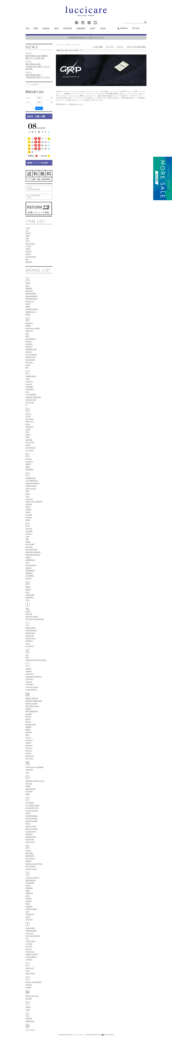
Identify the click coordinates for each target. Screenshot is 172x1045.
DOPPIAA (29, 440)
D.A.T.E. (28, 414)
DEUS (28, 437)
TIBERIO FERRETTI (32, 954)
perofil (28, 813)
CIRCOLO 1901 (31, 400)
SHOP (92, 28)
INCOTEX (29, 614)
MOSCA (28, 716)
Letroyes (29, 682)
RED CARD (29, 853)
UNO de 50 (30, 968)
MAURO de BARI (31, 703)
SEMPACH (29, 893)
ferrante (29, 517)
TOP (27, 28)
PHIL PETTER (30, 842)
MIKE (27, 735)
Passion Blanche (32, 811)
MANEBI (28, 727)
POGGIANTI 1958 (32, 808)
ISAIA (27, 609)
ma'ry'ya (29, 748)
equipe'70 (29, 462)
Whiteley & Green (32, 996)
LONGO (28, 669)
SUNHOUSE (30, 914)
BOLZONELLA (31, 339)
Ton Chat (29, 946)
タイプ (28, 102)
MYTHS (28, 722)
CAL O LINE (30, 402)
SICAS (28, 904)
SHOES (28, 254)
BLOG (104, 28)
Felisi (27, 496)
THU (27, 939)
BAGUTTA (29, 331)
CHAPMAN (29, 387)
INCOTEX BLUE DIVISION (35, 619)
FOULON (29, 515)
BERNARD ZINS (31, 349)
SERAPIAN (29, 888)
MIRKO (28, 730)
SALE (56, 28)
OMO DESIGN (31, 789)
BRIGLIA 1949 (30, 357)
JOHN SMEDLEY (31, 630)
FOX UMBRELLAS (32, 481)
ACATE (28, 283)
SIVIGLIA (29, 898)
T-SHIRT (28, 246)
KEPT (27, 657)
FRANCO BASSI (31, 486)
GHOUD (28, 578)
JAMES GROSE (31, 628)
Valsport (29, 985)
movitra (28, 753)
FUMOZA (29, 504)
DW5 (27, 432)
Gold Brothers (31, 565)
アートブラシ (30, 1030)
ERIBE (28, 467)
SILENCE (29, 901)
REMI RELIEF (30, 856)
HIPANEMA (29, 597)
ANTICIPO (29, 291)
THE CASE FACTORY (33, 936)
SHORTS (29, 251)
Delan (28, 424)
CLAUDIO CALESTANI (33, 397)
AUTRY (28, 304)
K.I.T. (27, 655)
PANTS (28, 249)
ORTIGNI (29, 784)
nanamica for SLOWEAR (34, 767)
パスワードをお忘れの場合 (136, 47)
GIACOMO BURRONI (33, 552)
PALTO (28, 824)
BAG (27, 259)
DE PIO (28, 416)
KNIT (27, 238)
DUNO (28, 445)
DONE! (28, 429)
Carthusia (29, 381)
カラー (28, 98)
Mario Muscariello (32, 706)
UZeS (27, 971)
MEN (36, 28)
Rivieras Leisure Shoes (34, 864)
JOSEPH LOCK (31, 638)
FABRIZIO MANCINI (32, 483)
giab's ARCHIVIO (31, 549)
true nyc (29, 949)
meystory (29, 740)
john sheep (30, 646)
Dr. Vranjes (30, 450)
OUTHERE (29, 791)
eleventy (29, 459)
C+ (27, 405)
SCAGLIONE (30, 883)
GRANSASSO (30, 570)
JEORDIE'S (29, 641)
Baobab (28, 341)
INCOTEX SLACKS (32, 616)
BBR (27, 367)
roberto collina (31, 869)
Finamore (29, 499)
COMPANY (80, 28)
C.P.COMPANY (31, 394)
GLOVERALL (30, 576)
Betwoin (29, 352)
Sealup (28, 885)
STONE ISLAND (31, 909)
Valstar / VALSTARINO (34, 982)
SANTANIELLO (31, 880)
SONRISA (29, 906)
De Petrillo (29, 419)
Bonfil (28, 365)
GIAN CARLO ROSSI (33, 555)
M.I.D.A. (28, 737)
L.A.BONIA (29, 684)
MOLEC (28, 719)
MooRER (29, 714)
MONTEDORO (31, 724)
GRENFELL (29, 573)
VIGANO (29, 987)
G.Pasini (29, 534)
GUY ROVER (30, 544)
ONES (28, 794)
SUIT (27, 230)
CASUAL (46, 28)
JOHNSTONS (30, 633)
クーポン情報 (98, 47)
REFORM (29, 262)
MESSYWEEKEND (32, 711)
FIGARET (29, 509)
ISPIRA (28, 611)
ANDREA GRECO (31, 299)
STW (27, 912)
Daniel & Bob (30, 448)
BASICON (29, 344)
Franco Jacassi (31, 488)
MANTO (28, 709)
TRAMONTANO (31, 931)
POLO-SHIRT (30, 244)
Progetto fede (31, 831)
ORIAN (28, 786)
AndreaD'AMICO (32, 296)
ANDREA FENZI (31, 293)
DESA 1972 (30, 421)
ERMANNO (29, 469)
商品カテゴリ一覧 (62, 50)
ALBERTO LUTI (31, 312)
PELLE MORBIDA (31, 818)
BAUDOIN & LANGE (33, 328)
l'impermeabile (31, 689)
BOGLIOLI (29, 323)
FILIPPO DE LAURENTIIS (34, 501)
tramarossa (30, 952)
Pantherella (30, 839)
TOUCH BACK (30, 941)
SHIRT (28, 236)
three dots (29, 933)
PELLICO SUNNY (31, 821)
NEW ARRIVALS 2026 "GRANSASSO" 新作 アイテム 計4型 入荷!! (38, 77)
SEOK (28, 896)
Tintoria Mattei (31, 957)
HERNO (28, 590)
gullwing (28, 568)
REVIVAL (28, 861)
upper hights (30, 973)
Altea (27, 286)
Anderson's (30, 301)
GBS (27, 539)
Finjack (28, 512)
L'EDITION (29, 679)
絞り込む (39, 108)
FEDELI (28, 520)
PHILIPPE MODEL (32, 816)
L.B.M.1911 (30, 674)
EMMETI (28, 464)
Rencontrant (30, 858)
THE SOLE (29, 919)
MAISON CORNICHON (34, 701)
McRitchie (29, 745)
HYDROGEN (30, 595)
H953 (27, 600)
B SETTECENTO (31, 354)
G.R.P (27, 563)
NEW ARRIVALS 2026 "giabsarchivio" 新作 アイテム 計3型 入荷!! (38, 66)
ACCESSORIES (31, 257)
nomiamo (29, 770)
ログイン (120, 47)
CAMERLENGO (31, 376)
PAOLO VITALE (31, 826)
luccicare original (32, 687)
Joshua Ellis (30, 636)
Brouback (29, 362)
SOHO (28, 917)
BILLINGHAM (30, 360)
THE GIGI (29, 528)
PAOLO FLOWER (31, 829)
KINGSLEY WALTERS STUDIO (36, 660)
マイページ (110, 47)
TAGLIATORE (30, 928)
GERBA (28, 542)
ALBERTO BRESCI (32, 309)
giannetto (29, 547)
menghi (28, 743)
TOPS (28, 241)
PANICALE (29, 834)
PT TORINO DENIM (32, 805)
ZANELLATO (30, 1021)
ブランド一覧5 (73, 50)
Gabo (28, 536)
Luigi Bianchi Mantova (34, 676)
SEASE (28, 891)
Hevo (27, 592)
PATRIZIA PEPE (31, 837)
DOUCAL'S (29, 427)
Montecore (30, 756)
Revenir (28, 850)
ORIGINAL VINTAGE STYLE (35, 781)
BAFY (27, 336)
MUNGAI (29, 732)
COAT (28, 228)
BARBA (28, 326)
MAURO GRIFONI (32, 698)
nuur (27, 772)
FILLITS (28, 507)
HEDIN (28, 587)
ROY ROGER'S (31, 866)
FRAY (27, 491)
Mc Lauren (29, 758)
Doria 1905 (30, 442)
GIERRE (28, 557)
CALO (28, 379)
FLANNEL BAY (30, 478)
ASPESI (28, 314)
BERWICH (29, 347)
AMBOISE (29, 288)
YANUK (28, 1007)
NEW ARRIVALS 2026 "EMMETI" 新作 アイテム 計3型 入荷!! (37, 57)
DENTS (28, 435)
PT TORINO (30, 803)
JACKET (28, 233)
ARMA (28, 307)
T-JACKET (29, 959)
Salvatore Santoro (32, 877)
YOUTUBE (67, 28)
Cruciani (29, 384)
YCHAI (28, 1010)
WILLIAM (29, 999)
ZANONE (29, 1018)
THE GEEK (29, 531)
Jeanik (28, 643)
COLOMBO (30, 389)
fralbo (28, 494)
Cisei (27, 392)
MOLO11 (29, 751)
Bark (27, 334)
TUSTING (29, 944)
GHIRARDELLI (30, 560)
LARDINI (28, 671)
